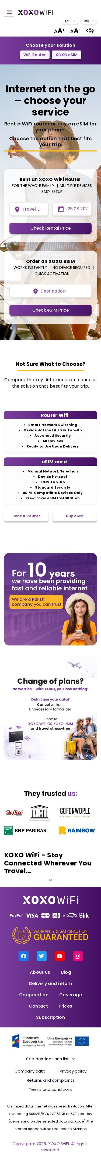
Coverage (70, 995)
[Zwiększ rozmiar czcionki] (59, 30)
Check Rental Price (50, 228)
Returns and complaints (51, 1080)
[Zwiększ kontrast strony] (90, 30)
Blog (66, 972)
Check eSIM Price (50, 310)
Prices (65, 1006)
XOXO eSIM (66, 54)
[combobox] (70, 21)
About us (40, 972)
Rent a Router (26, 515)
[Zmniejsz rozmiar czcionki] (75, 30)
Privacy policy (73, 1071)
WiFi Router (34, 54)
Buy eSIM (75, 515)
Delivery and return (50, 983)
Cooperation (33, 995)
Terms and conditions (50, 1089)
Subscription (50, 1017)
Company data (30, 1071)
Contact (38, 1006)
